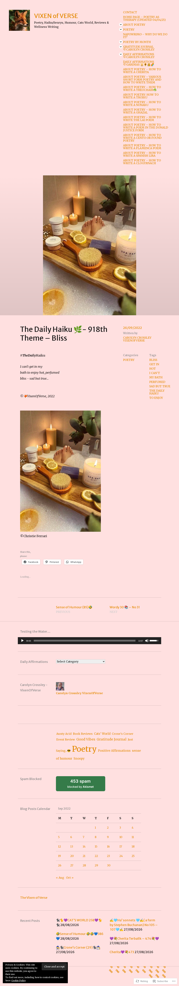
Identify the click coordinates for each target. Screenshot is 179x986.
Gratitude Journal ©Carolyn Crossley (139, 48)
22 (96, 856)
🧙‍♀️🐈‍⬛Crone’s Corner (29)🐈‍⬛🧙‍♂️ (78, 947)
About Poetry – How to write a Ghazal (142, 111)
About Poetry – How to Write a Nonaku (142, 103)
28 (84, 865)
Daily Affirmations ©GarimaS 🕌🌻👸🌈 (138, 63)
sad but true (159, 386)
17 (120, 846)
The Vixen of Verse (33, 898)
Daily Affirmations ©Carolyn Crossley (139, 55)
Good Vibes (85, 739)
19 (59, 856)
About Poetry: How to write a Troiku (141, 96)
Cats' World (102, 734)
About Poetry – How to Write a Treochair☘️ (142, 88)
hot (152, 368)
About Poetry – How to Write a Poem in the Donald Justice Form (145, 127)
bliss (153, 360)
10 (120, 837)
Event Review (65, 739)
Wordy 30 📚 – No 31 (125, 609)
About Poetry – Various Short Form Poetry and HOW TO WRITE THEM (142, 79)
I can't (154, 373)
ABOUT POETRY (134, 24)
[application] (89, 640)
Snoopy (79, 758)
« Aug (60, 877)
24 (121, 856)
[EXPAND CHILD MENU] (121, 24)
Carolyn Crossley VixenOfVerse (137, 339)
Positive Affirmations (114, 751)
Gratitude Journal (111, 739)
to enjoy (156, 398)
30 (108, 865)
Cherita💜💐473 (122, 952)
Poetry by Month (137, 42)
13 (71, 846)
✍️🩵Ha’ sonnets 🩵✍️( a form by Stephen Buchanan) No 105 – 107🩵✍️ (134, 924)
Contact (130, 12)
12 (59, 846)
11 (133, 837)
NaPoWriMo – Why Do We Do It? (145, 36)
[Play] (22, 640)
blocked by (85, 785)
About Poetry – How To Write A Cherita (142, 70)
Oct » (70, 877)
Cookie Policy (18, 980)
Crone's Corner (122, 733)
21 (84, 856)
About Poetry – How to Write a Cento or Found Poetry (142, 137)
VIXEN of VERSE (56, 16)
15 (96, 846)
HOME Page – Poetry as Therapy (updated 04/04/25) (144, 18)
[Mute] (147, 640)
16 (108, 846)
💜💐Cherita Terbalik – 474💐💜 (134, 939)
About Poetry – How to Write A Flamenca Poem (142, 147)
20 (72, 856)
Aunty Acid (63, 733)
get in (154, 364)
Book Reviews (83, 733)
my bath (156, 377)
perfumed (157, 382)
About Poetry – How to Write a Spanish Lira (142, 154)
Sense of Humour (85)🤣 (74, 609)
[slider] (84, 641)
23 (108, 856)
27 (71, 865)
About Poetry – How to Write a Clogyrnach (142, 162)
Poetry (128, 29)
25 (133, 856)
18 (133, 846)
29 (96, 865)
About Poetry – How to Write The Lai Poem (142, 118)
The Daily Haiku (156, 392)
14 (84, 846)
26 (59, 865)
